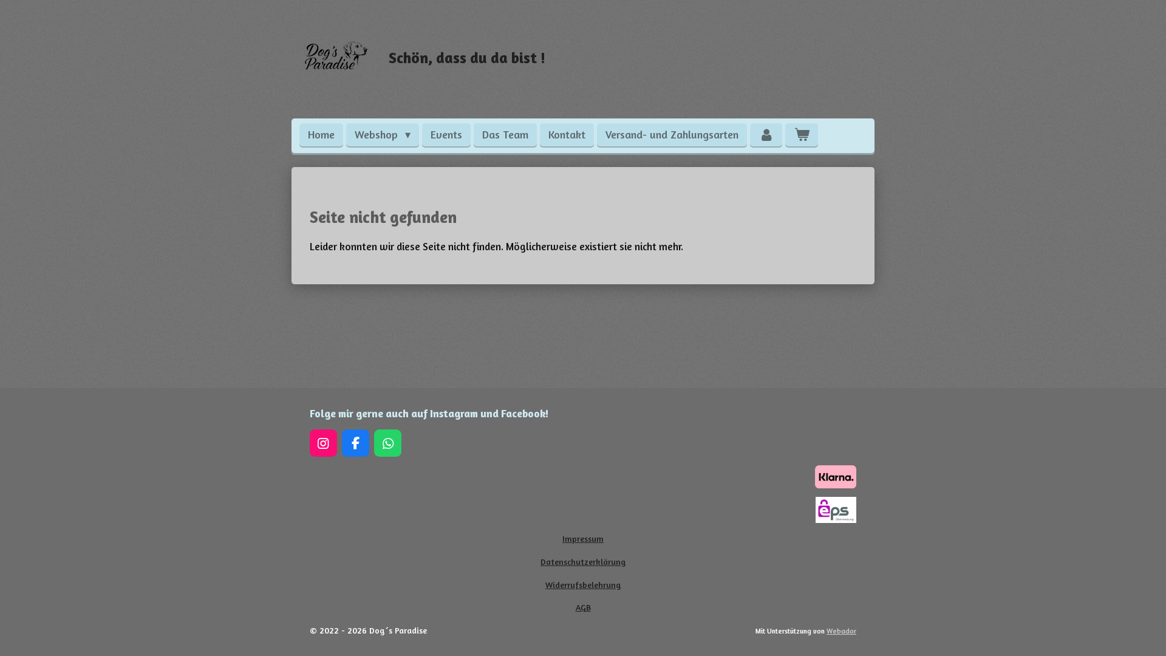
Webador (841, 631)
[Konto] (766, 134)
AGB (583, 607)
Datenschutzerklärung (583, 561)
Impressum (583, 538)
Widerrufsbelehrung (583, 584)
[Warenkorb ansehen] (801, 134)
